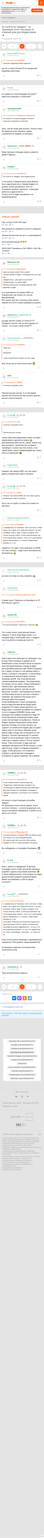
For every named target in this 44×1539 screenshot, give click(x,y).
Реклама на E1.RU (31, 1103)
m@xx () (17, 315)
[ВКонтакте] (14, 998)
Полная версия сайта (11, 1103)
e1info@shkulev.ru (26, 1164)
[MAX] (19, 998)
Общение (5, 21)
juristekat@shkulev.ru (9, 1166)
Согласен (37, 10)
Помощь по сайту (9, 1106)
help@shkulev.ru (18, 1168)
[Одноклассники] (25, 998)
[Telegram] (30, 998)
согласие (18, 11)
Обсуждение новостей (17, 21)
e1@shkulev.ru (28, 1160)
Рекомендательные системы (11, 1170)
